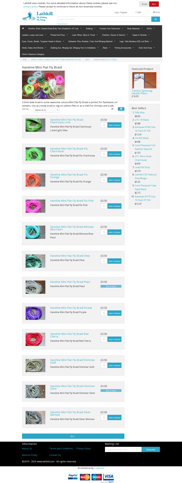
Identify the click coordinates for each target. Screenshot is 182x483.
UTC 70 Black (142, 119)
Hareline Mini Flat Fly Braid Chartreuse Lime (66, 121)
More (73, 436)
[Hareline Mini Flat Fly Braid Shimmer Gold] (35, 365)
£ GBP (138, 12)
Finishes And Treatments (110, 28)
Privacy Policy (83, 448)
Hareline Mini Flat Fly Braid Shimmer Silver (72, 387)
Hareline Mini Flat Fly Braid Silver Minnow (70, 413)
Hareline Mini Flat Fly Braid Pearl (70, 281)
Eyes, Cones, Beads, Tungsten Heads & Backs (41, 41)
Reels (105, 47)
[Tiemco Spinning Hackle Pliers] (144, 80)
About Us (27, 448)
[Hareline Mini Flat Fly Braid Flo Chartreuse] (35, 154)
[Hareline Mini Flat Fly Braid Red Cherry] (35, 339)
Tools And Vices (145, 47)
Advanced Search (63, 24)
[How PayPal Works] (91, 477)
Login (116, 12)
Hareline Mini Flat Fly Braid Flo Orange (69, 176)
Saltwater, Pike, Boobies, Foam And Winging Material (90, 41)
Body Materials (133, 28)
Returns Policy (29, 455)
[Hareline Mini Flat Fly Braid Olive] (35, 261)
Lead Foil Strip (142, 167)
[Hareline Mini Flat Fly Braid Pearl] (35, 287)
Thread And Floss (57, 35)
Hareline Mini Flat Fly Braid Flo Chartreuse (69, 150)
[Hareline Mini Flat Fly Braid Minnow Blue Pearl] (35, 232)
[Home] (23, 28)
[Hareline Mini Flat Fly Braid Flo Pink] (35, 206)
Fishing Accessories (123, 47)
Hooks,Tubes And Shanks (33, 47)
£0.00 (157, 12)
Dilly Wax (139, 112)
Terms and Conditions (61, 448)
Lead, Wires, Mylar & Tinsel (83, 35)
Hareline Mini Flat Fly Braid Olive (70, 255)
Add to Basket (114, 125)
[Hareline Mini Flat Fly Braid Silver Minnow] (35, 417)
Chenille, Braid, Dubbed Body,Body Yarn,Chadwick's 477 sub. (53, 28)
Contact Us (55, 455)
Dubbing (89, 28)
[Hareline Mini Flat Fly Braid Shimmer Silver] (35, 391)
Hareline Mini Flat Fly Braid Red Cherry (69, 335)
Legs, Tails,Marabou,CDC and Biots (134, 41)
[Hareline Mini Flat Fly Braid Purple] (35, 313)
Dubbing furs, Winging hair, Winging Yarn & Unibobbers (73, 47)
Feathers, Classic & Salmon (113, 35)
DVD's (149, 28)
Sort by (25, 109)
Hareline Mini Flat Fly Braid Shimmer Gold (72, 361)
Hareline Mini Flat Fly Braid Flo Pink (72, 200)
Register (123, 12)
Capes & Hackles (139, 35)
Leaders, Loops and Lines (32, 35)
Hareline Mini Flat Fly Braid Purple (71, 307)
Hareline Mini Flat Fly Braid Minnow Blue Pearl (72, 228)
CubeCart (99, 468)
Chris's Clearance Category (33, 54)
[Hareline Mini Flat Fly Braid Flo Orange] (35, 180)
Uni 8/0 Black (142, 138)
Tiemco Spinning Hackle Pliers (142, 92)
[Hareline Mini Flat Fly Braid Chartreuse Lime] (35, 125)
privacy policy (30, 6)
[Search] (155, 19)
